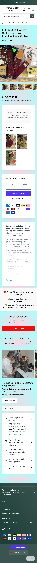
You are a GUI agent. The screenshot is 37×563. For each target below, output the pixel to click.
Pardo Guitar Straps (14, 559)
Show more (9, 280)
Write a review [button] (18, 328)
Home (5, 23)
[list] (18, 342)
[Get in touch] (29, 9)
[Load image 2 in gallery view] (13, 87)
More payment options (18, 198)
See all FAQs (8, 400)
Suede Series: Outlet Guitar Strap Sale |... (21, 23)
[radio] (11, 141)
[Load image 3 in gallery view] (21, 87)
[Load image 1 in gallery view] (5, 87)
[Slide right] (34, 63)
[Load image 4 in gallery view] (28, 87)
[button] (3, 9)
